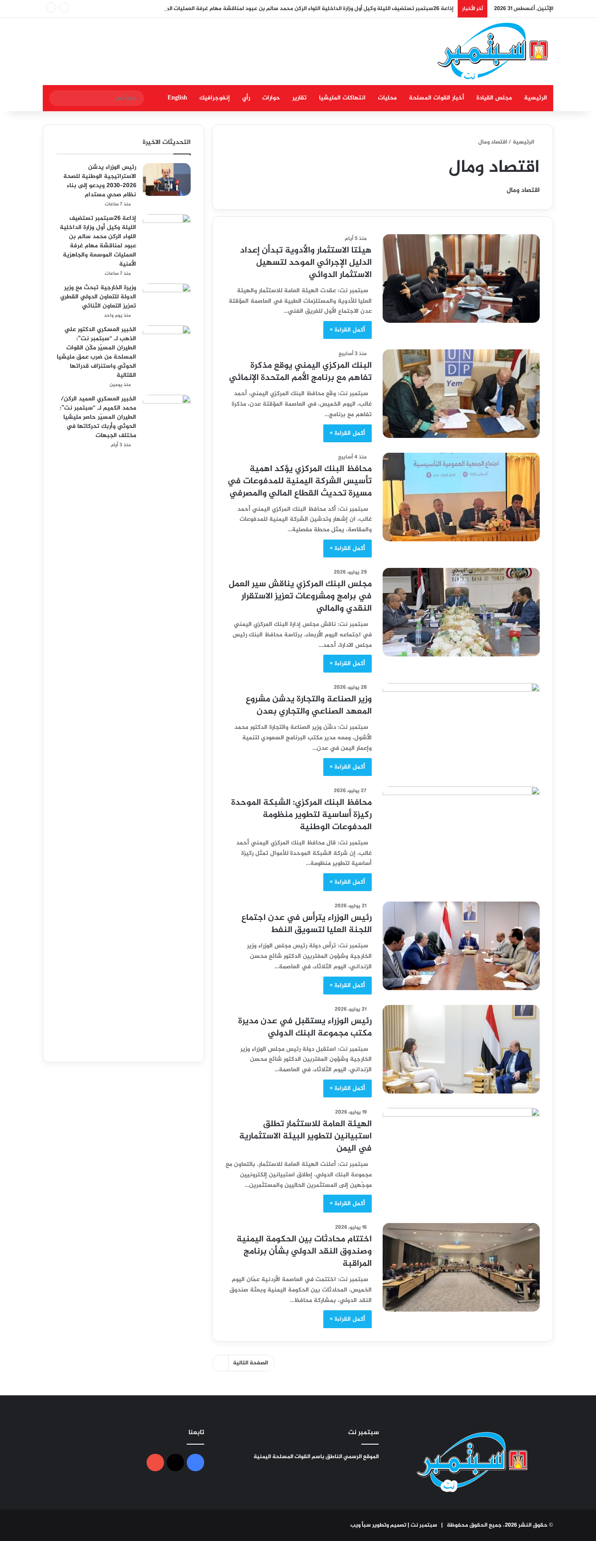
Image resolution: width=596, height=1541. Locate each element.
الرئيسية (535, 98)
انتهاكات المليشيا (342, 98)
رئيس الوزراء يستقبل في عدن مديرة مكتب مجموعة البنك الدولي (305, 1027)
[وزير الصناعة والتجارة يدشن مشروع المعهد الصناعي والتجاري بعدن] (461, 727)
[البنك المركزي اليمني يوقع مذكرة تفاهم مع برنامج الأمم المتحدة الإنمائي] (461, 393)
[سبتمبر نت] (493, 51)
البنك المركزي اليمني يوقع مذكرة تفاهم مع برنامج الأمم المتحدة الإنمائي (300, 372)
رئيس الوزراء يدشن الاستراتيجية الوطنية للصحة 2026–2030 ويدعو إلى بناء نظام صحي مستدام (99, 181)
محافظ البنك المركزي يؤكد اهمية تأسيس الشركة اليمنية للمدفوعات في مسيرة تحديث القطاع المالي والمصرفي (299, 481)
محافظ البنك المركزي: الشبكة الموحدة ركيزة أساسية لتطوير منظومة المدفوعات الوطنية (301, 815)
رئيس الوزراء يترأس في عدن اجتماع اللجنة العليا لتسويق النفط (306, 924)
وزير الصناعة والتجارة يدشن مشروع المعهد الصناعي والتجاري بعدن (309, 705)
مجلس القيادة (494, 98)
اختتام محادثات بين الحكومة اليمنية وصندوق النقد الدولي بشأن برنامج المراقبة (304, 1251)
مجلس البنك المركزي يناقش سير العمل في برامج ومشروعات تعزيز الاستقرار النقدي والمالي (300, 596)
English (177, 98)
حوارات (271, 98)
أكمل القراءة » (347, 330)
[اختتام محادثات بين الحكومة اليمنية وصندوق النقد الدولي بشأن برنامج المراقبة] (461, 1267)
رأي (246, 98)
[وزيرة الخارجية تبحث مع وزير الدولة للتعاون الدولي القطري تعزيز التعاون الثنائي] (167, 300)
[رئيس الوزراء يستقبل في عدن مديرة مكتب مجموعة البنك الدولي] (461, 1049)
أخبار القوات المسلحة (436, 98)
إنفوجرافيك (214, 98)
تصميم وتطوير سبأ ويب (378, 1525)
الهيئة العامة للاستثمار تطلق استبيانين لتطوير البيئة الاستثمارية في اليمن (305, 1136)
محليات (387, 98)
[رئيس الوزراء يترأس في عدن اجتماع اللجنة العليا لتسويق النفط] (461, 946)
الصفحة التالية (250, 1363)
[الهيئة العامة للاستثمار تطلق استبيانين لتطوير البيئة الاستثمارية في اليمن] (461, 1152)
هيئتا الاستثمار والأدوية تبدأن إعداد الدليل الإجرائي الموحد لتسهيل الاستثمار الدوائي (306, 262)
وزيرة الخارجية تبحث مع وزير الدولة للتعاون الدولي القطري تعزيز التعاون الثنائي (98, 297)
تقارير (299, 98)
